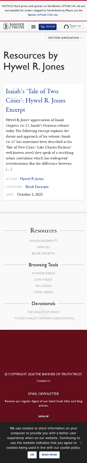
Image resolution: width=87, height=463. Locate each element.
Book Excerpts (37, 187)
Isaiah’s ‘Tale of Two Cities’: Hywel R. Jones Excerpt (35, 100)
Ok (32, 454)
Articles (43, 247)
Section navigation (63, 38)
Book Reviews (43, 253)
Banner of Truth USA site (43, 14)
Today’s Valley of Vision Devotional (44, 318)
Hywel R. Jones (32, 179)
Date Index (43, 279)
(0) (50, 26)
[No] (81, 442)
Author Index (43, 273)
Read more (49, 454)
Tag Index (43, 286)
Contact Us (44, 381)
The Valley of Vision (43, 312)
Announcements (43, 241)
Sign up (43, 416)
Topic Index (43, 292)
